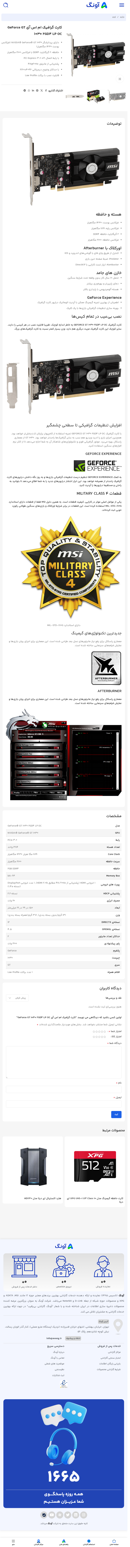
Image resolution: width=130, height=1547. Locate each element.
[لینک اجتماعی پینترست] (37, 90)
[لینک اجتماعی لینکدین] (33, 90)
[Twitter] (67, 1515)
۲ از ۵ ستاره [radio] (102, 1031)
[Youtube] (51, 1515)
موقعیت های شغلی (54, 1364)
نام (119, 1083)
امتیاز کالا (117, 1037)
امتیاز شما (115, 1032)
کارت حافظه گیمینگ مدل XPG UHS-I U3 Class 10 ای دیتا (95, 1200)
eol (114, 17)
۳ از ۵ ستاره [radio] (99, 1031)
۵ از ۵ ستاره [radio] (93, 1031)
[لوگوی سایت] (96, 5)
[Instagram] (83, 1515)
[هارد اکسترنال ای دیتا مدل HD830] (32, 1166)
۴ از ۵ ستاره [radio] (96, 1031)
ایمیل (117, 1098)
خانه (122, 17)
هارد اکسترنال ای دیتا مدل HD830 (42, 1198)
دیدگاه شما (114, 1043)
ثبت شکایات (58, 1375)
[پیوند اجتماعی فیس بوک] (46, 90)
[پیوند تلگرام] (25, 90)
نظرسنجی (59, 1369)
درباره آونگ (58, 1352)
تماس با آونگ (57, 1358)
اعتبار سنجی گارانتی (111, 1358)
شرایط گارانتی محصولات (109, 1369)
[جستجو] (6, 5)
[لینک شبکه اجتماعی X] (41, 90)
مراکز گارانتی (114, 1352)
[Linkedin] (75, 1515)
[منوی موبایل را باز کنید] (122, 5)
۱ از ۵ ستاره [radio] (104, 1031)
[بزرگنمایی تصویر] (120, 79)
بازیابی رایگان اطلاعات (110, 1364)
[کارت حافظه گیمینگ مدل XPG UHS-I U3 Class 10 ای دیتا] (94, 1166)
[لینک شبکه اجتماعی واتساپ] (29, 90)
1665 (63, 1478)
